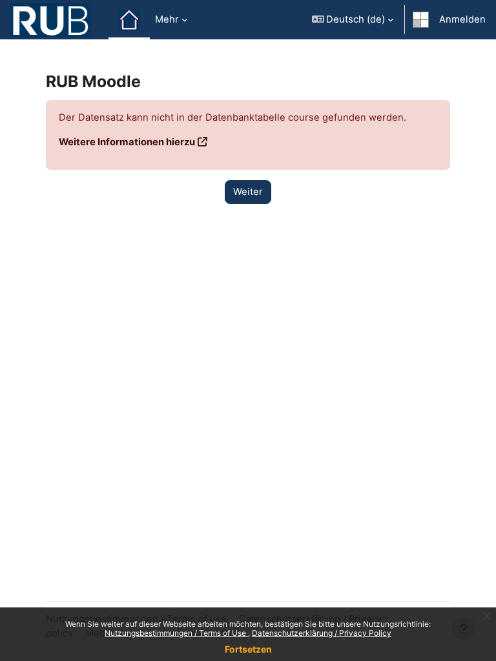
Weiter (248, 192)
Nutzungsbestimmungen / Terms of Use (176, 633)
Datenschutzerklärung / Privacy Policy (321, 633)
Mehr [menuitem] (167, 19)
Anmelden (462, 19)
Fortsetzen (248, 649)
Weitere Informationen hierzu (127, 142)
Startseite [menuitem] (129, 20)
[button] (353, 19)
